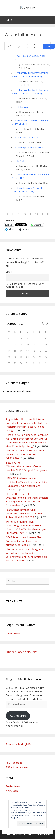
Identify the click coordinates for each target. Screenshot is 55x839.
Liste (36, 46)
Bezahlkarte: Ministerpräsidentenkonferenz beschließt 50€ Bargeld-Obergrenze (26, 466)
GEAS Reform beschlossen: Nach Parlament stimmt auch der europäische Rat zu (24, 541)
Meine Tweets (14, 633)
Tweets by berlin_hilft (18, 744)
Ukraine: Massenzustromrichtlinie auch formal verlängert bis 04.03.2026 (25, 454)
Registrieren (13, 786)
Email (9, 271)
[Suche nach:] (27, 581)
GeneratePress (44, 834)
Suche (49, 46)
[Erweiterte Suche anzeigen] (28, 46)
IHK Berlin (20, 161)
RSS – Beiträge (14, 762)
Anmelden (12, 790)
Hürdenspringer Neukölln (29, 147)
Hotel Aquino (22, 107)
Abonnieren (18, 716)
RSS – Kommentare (17, 767)
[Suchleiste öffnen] (50, 20)
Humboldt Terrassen (26, 137)
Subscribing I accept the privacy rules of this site (25, 285)
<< (7, 214)
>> (48, 214)
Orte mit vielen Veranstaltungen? (20, 6)
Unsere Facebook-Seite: (22, 652)
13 (31, 214)
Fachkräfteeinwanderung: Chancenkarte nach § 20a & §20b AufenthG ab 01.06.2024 (24, 513)
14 (36, 214)
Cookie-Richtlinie (17, 818)
